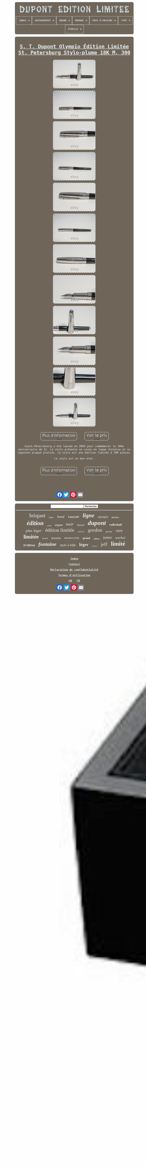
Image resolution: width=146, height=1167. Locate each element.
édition (35, 523)
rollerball (116, 524)
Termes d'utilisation (74, 575)
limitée (31, 537)
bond (60, 517)
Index (74, 558)
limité (118, 543)
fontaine (47, 544)
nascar (81, 531)
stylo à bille (68, 545)
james (107, 537)
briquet (37, 515)
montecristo (71, 538)
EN (70, 580)
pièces (49, 526)
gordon (95, 530)
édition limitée (59, 530)
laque (51, 517)
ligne (88, 515)
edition (97, 539)
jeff (104, 544)
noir (70, 524)
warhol (120, 538)
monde (45, 538)
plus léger (34, 530)
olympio (103, 517)
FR (78, 580)
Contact (74, 564)
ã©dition (29, 545)
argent (58, 525)
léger (83, 544)
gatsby (109, 531)
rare (119, 530)
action (94, 546)
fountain (56, 538)
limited (80, 525)
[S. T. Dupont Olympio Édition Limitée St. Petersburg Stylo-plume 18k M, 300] (74, 74)
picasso (115, 517)
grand (86, 538)
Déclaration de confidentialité (74, 569)
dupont (97, 522)
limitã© (73, 517)
